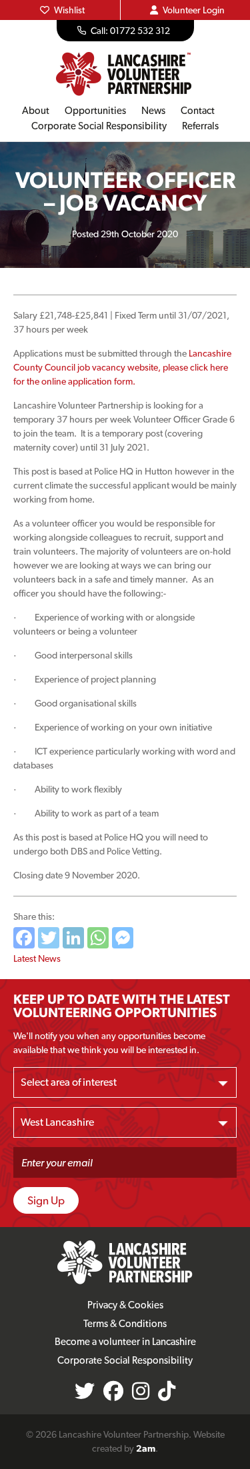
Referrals (200, 126)
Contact (198, 111)
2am (145, 1448)
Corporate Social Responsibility (99, 126)
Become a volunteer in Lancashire (125, 1342)
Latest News (37, 958)
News (153, 111)
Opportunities (95, 111)
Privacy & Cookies (125, 1305)
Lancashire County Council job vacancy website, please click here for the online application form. (122, 367)
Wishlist (69, 10)
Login (194, 10)
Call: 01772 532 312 (130, 30)
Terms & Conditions (125, 1324)
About (35, 111)
